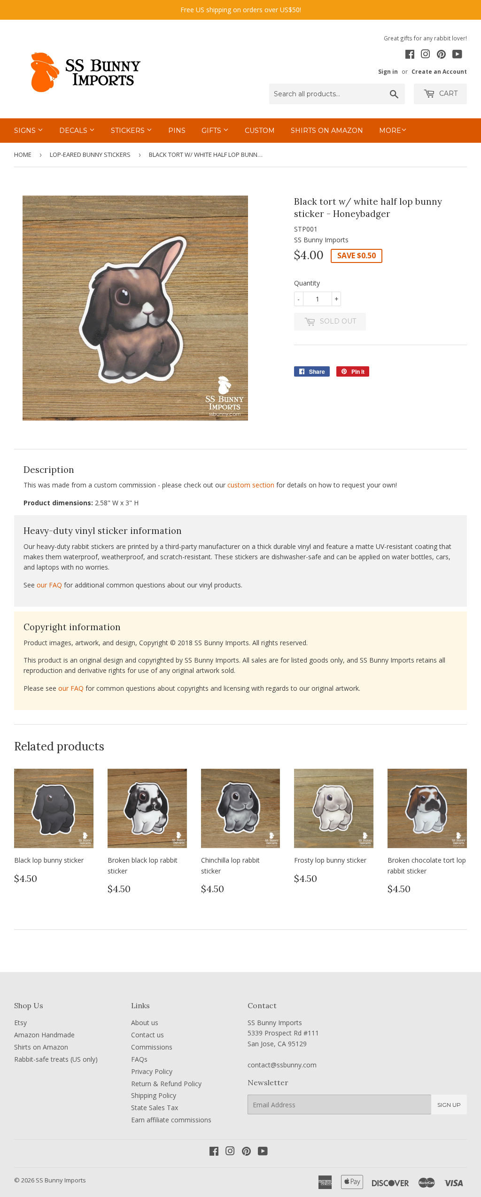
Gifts (212, 130)
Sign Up (449, 1104)
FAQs (139, 1059)
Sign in (388, 71)
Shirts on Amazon (327, 130)
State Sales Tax (154, 1107)
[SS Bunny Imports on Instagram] (425, 55)
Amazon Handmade (44, 1034)
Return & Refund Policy (166, 1083)
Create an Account (439, 71)
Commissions (151, 1047)
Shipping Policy (153, 1095)
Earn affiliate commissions (171, 1119)
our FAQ (49, 584)
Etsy (20, 1022)
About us (144, 1022)
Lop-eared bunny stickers (90, 154)
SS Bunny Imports (61, 1180)
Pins (177, 130)
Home (22, 154)
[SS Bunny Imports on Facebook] (410, 55)
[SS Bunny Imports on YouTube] (457, 55)
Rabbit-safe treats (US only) (56, 1059)
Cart (447, 93)
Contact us (147, 1034)
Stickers (129, 130)
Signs (26, 130)
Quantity (307, 282)
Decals (74, 130)
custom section (250, 484)
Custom (260, 130)
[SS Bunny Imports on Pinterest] (441, 55)
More (390, 130)
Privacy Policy (151, 1071)
